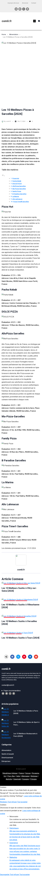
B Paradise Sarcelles (19, 194)
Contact (33, 3)
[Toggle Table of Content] (3, 176)
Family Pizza (16, 191)
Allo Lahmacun (17, 199)
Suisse (28, 773)
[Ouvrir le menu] (34, 21)
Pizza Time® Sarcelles (21, 201)
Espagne (25, 779)
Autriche (9, 779)
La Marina (15, 196)
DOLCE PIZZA (17, 183)
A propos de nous (13, 3)
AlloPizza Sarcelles (19, 186)
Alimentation (13, 34)
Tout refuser (12, 802)
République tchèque (9, 773)
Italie (18, 776)
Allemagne (25, 776)
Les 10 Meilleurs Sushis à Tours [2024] (20, 637)
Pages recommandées (12, 691)
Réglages (4, 802)
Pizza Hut (15, 178)
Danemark (17, 779)
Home (4, 34)
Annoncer (25, 3)
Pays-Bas (11, 776)
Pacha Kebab (16, 181)
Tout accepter (22, 802)
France (21, 773)
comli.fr (7, 21)
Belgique (34, 776)
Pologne (33, 779)
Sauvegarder (5, 875)
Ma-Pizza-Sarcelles (19, 189)
